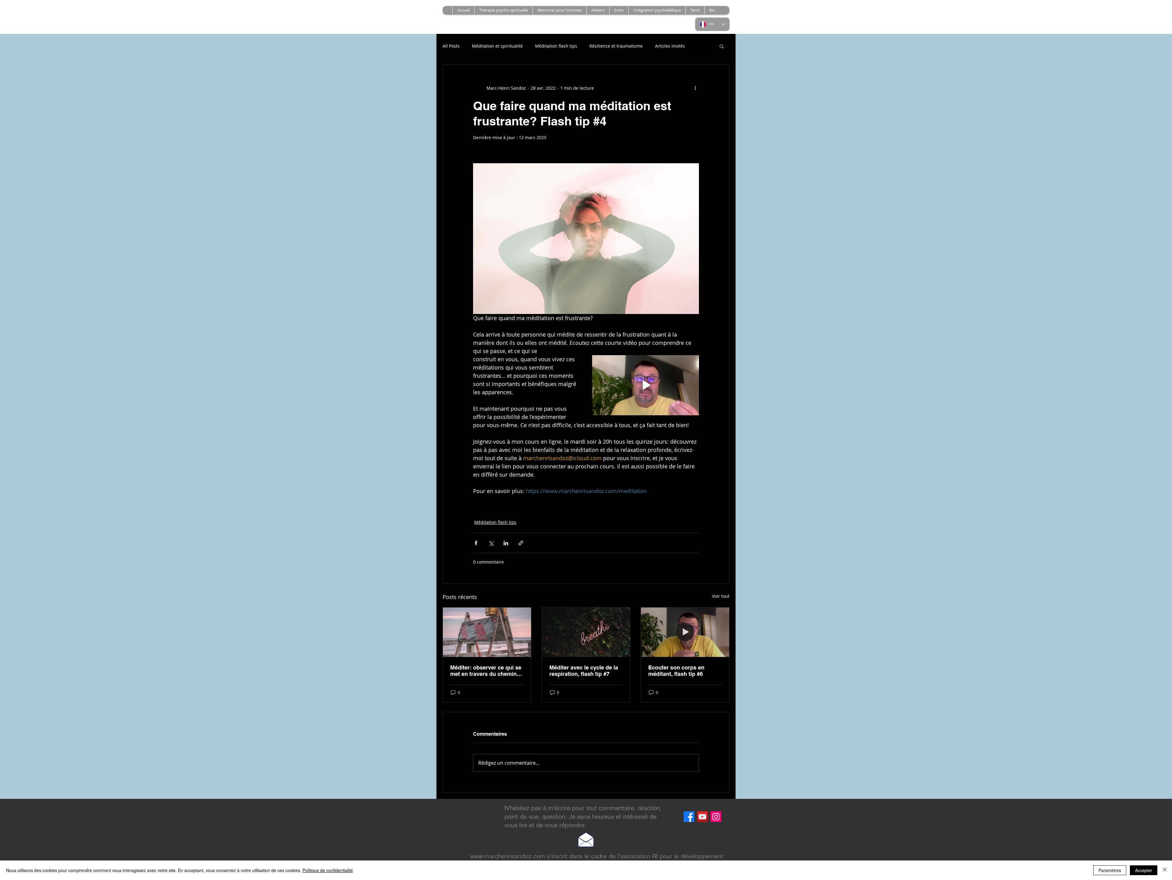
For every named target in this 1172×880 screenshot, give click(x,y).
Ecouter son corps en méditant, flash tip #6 (676, 670)
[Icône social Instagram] (716, 816)
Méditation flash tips (556, 46)
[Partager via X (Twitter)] (491, 543)
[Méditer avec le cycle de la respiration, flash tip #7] (586, 632)
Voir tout (720, 596)
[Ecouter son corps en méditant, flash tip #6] (685, 632)
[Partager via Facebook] (476, 543)
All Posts (451, 46)
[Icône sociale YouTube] (702, 816)
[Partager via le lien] (521, 543)
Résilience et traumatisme (616, 46)
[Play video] (645, 385)
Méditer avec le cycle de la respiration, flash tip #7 (583, 670)
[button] (597, 10)
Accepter (1143, 870)
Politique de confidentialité (327, 870)
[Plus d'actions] (695, 88)
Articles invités (670, 46)
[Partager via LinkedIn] (506, 543)
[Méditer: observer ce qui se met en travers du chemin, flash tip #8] (487, 632)
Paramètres (1109, 870)
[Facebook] (689, 816)
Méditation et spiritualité (497, 46)
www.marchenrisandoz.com (507, 856)
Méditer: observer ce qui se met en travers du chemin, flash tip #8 (485, 670)
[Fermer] (1164, 870)
